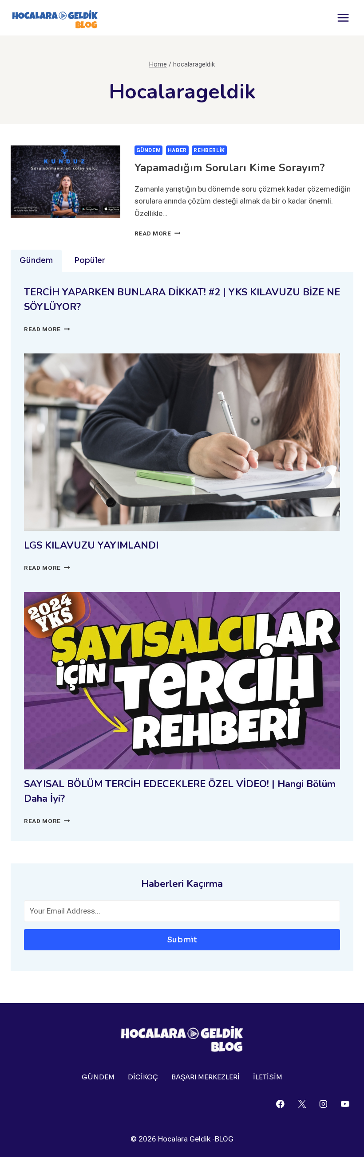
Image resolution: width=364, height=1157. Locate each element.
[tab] (36, 261)
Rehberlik (209, 150)
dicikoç (143, 1077)
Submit (182, 940)
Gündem (148, 150)
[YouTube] (345, 1103)
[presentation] (65, 181)
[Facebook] (280, 1103)
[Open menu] (342, 17)
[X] (301, 1103)
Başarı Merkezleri (205, 1077)
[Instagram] (323, 1103)
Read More (158, 233)
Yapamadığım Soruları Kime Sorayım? (230, 168)
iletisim (267, 1077)
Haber (177, 150)
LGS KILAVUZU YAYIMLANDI (91, 545)
